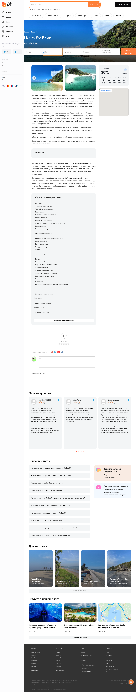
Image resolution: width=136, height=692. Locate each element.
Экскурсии (109, 655)
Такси (107, 663)
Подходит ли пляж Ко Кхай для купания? (47, 483)
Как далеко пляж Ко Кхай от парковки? (46, 520)
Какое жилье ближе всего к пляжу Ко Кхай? (48, 513)
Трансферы (109, 660)
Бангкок (58, 655)
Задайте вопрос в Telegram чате (112, 470)
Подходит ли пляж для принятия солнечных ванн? (51, 535)
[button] (34, 78)
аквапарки (56, 9)
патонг (50, 9)
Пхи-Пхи (58, 663)
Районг (33, 663)
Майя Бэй (34, 660)
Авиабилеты (110, 658)
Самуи (58, 660)
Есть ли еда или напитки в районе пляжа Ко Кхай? (51, 505)
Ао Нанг (58, 666)
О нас (4, 63)
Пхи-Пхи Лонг (35, 652)
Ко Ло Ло (34, 655)
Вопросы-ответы (7, 66)
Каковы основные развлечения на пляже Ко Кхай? (51, 475)
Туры (107, 652)
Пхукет (58, 652)
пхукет (39, 9)
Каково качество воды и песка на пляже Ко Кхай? (51, 468)
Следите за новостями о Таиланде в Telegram (116, 487)
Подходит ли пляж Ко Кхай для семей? (46, 490)
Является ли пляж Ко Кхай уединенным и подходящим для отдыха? (58, 498)
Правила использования (59, 689)
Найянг (33, 666)
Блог (3, 69)
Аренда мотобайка (112, 669)
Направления (110, 672)
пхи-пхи (44, 9)
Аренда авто (110, 666)
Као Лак (34, 658)
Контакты (5, 72)
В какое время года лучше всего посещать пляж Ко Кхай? (54, 528)
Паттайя (59, 658)
